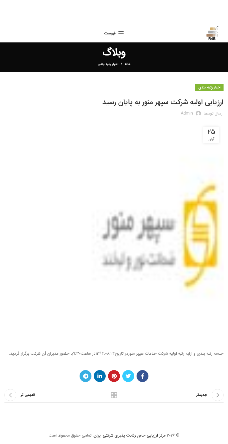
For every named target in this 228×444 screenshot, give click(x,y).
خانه (127, 64)
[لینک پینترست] (114, 18)
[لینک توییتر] (122, 18)
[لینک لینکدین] (107, 18)
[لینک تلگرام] (100, 18)
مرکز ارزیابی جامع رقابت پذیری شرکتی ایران (130, 435)
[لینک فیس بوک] (129, 18)
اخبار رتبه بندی (108, 64)
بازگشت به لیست (114, 395)
